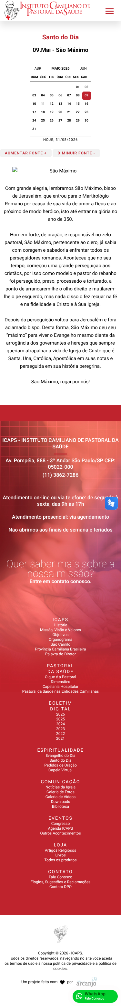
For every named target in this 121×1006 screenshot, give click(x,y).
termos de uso (22, 963)
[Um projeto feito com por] (60, 976)
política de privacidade (72, 963)
